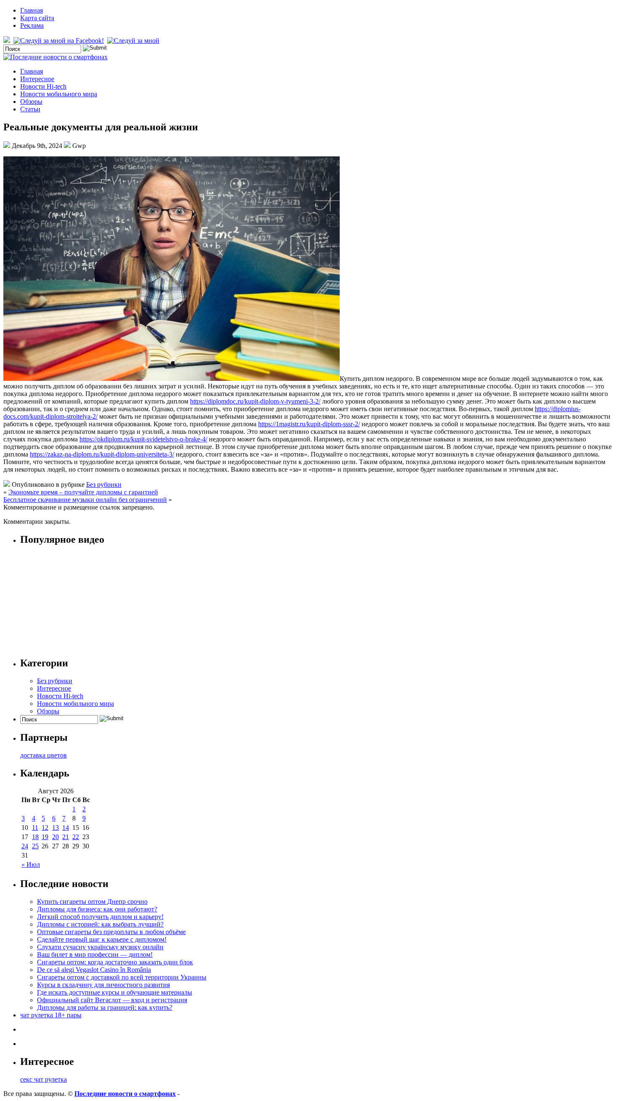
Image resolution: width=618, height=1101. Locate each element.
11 (35, 827)
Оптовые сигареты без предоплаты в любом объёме (111, 931)
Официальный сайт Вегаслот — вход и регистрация (112, 999)
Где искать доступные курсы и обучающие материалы (114, 992)
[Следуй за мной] (134, 40)
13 (55, 827)
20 (55, 836)
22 (75, 836)
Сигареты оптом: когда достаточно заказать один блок (115, 962)
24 (24, 846)
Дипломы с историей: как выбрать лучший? (100, 924)
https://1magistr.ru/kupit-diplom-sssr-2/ (309, 424)
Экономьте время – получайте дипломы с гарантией (83, 492)
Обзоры (31, 101)
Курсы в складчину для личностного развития (103, 984)
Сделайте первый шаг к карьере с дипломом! (101, 939)
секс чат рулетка (43, 1079)
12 (45, 827)
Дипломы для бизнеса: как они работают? (97, 909)
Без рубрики (103, 484)
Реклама (32, 25)
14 (65, 827)
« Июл (30, 864)
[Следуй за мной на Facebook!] (59, 40)
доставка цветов (43, 755)
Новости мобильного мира (58, 94)
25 (35, 846)
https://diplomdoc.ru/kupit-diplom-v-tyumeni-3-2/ (255, 401)
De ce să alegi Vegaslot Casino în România (94, 969)
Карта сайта (37, 17)
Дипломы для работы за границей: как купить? (104, 1007)
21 (65, 836)
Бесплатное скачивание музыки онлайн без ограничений (85, 499)
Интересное (37, 78)
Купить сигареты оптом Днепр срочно (92, 901)
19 (45, 836)
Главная (31, 10)
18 (35, 836)
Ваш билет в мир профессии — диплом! (95, 954)
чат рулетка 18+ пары (51, 1015)
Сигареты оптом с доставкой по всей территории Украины (121, 977)
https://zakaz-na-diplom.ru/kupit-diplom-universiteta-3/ (102, 454)
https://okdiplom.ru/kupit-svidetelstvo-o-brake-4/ (143, 439)
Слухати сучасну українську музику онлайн (100, 947)
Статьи (30, 109)
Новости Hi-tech (43, 86)
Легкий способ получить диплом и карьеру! (100, 916)
